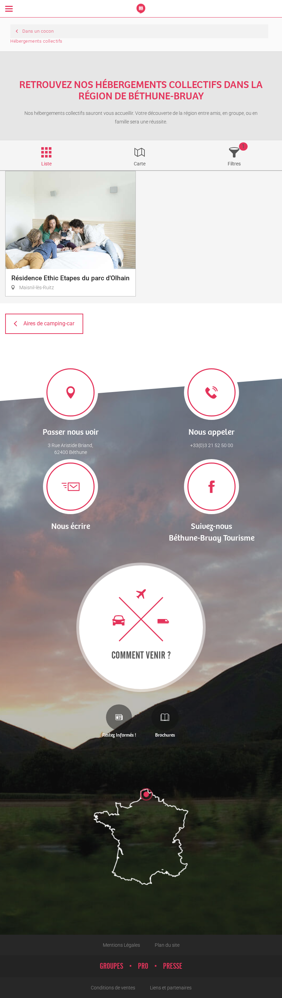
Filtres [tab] (234, 163)
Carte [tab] (139, 163)
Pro (143, 966)
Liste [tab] (46, 163)
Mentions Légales (121, 945)
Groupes (111, 966)
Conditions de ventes (113, 987)
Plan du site (167, 945)
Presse (172, 966)
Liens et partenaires (171, 987)
